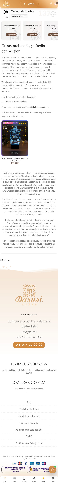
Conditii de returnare (29, 416)
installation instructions (38, 107)
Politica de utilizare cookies (28, 430)
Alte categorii (19, 16)
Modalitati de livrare (29, 409)
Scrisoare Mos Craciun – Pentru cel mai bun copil (15, 159)
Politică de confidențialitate (28, 443)
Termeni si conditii (29, 423)
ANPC (29, 436)
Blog (29, 402)
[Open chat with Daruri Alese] (52, 469)
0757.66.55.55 (30, 345)
